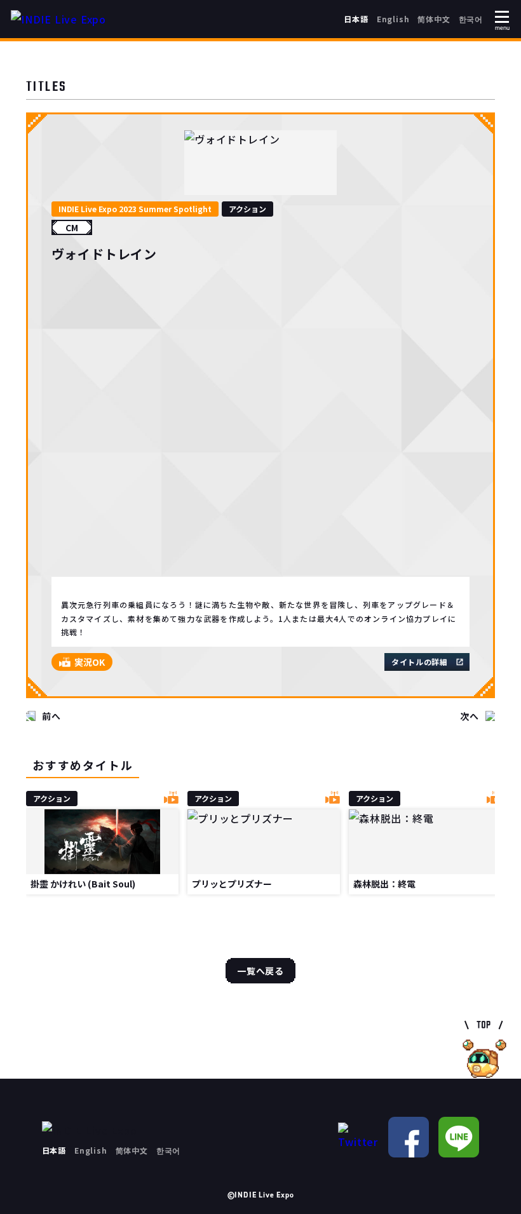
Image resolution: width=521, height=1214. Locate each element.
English (393, 18)
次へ (469, 716)
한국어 (471, 18)
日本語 (356, 18)
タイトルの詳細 (419, 661)
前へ (51, 716)
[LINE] (458, 1137)
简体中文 (433, 18)
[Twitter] (358, 1137)
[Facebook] (408, 1137)
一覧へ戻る (260, 970)
